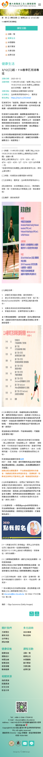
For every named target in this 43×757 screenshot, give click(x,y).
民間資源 (5, 684)
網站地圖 (5, 642)
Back (31, 615)
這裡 (22, 459)
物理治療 (5, 660)
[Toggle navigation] (39, 4)
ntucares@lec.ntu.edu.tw (14, 594)
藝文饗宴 (27, 663)
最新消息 (5, 635)
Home (37, 615)
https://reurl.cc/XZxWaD (21, 98)
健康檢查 (5, 653)
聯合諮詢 (27, 635)
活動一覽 (27, 653)
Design (26, 752)
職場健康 (5, 669)
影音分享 (5, 690)
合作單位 (5, 639)
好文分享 (5, 687)
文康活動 (27, 666)
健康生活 (24, 18)
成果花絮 (27, 669)
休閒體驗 (27, 660)
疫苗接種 (5, 666)
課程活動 (13, 18)
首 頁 (4, 18)
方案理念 (5, 632)
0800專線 (27, 632)
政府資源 (5, 680)
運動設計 (5, 656)
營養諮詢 (5, 663)
